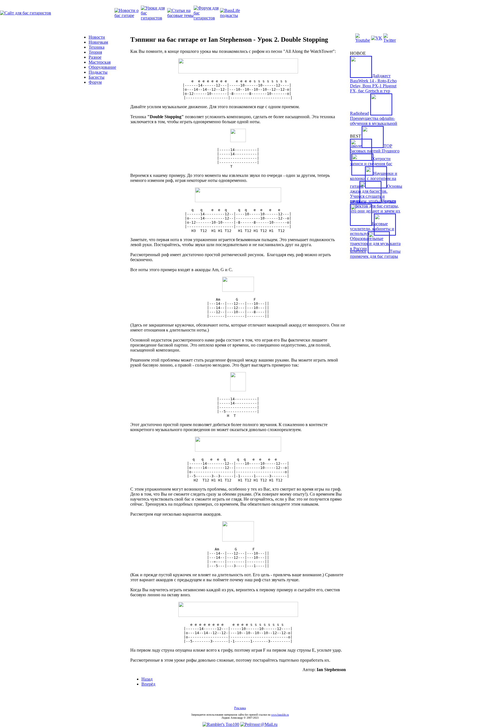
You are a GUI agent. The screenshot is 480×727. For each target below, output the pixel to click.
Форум (95, 82)
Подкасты (98, 72)
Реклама (240, 708)
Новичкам (98, 42)
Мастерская (100, 62)
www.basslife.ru (280, 714)
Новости (97, 37)
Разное (95, 57)
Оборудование (102, 67)
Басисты (96, 77)
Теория (95, 52)
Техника (96, 47)
